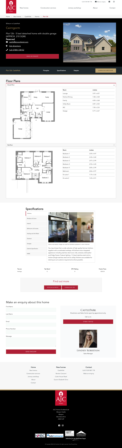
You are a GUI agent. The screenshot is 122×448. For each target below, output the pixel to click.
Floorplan (46, 70)
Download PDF (70, 287)
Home (8, 16)
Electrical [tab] (29, 238)
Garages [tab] (29, 243)
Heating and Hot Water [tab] (33, 233)
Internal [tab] (29, 223)
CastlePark (28, 16)
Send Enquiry (31, 352)
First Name (9, 307)
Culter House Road (61, 376)
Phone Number (11, 329)
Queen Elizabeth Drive (61, 380)
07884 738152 (88, 322)
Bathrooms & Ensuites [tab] (32, 228)
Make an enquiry (32, 56)
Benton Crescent (61, 373)
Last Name (9, 314)
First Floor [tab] (10, 145)
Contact (112, 8)
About (95, 8)
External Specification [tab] (32, 248)
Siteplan (76, 70)
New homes (24, 8)
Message (9, 336)
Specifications (61, 70)
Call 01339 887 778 (87, 2)
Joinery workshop (74, 8)
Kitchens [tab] (29, 213)
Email (7, 321)
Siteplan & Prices (52, 287)
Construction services (48, 8)
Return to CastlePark (13, 23)
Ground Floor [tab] (10, 85)
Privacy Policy (74, 444)
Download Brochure (105, 70)
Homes (37, 16)
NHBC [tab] (28, 253)
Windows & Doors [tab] (31, 218)
